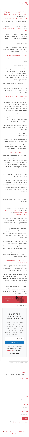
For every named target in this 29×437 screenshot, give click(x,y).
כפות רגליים (17, 362)
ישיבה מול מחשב (22, 18)
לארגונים (12, 430)
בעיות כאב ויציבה (21, 430)
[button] (2, 2)
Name (25, 396)
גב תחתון (26, 362)
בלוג (14, 431)
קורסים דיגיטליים (21, 431)
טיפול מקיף (6, 430)
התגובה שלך (23, 378)
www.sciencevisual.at (11, 210)
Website (25, 411)
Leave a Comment (10, 18)
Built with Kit (14, 353)
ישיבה (22, 362)
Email (25, 404)
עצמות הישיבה (12, 362)
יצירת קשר (8, 431)
